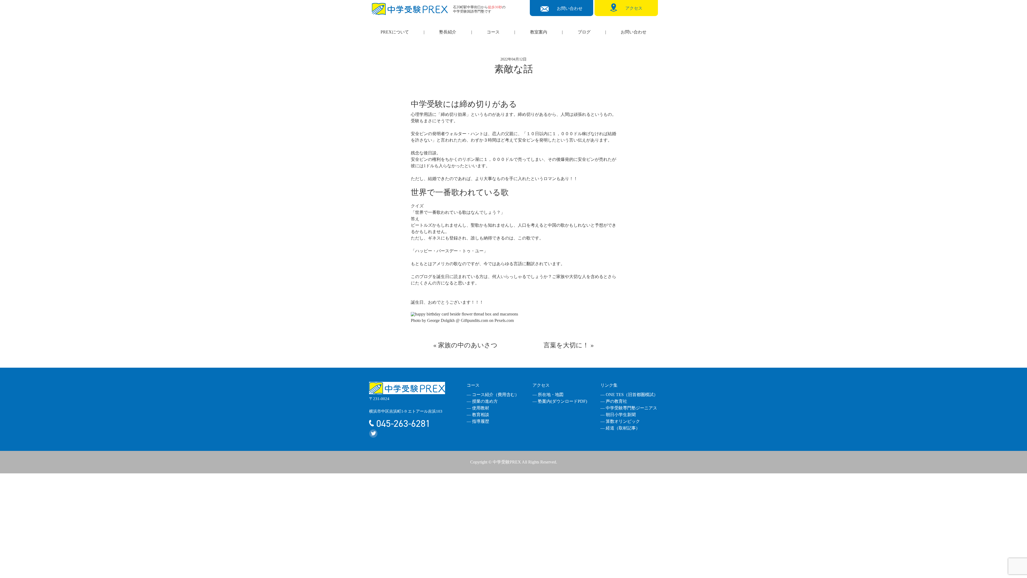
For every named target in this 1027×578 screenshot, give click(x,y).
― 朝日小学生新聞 (618, 414)
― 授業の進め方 (482, 401)
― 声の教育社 (613, 401)
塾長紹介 (447, 32)
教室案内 (538, 32)
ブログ (584, 32)
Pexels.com (504, 320)
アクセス (541, 385)
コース (493, 32)
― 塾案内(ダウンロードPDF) (559, 401)
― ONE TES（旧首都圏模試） (629, 394)
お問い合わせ (633, 32)
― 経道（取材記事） (620, 428)
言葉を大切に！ (566, 345)
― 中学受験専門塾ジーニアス (628, 408)
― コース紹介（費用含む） (493, 394)
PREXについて (395, 32)
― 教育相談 (478, 414)
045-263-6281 (402, 423)
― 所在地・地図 (548, 394)
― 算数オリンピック (620, 421)
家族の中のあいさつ (467, 345)
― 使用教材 (478, 408)
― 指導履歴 (478, 421)
